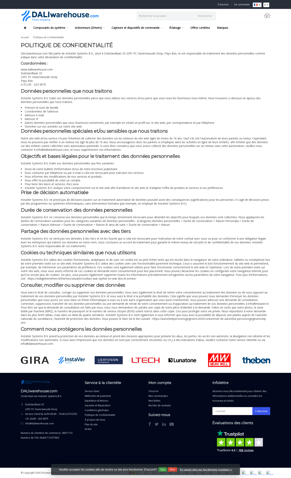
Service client (92, 391)
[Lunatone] (182, 360)
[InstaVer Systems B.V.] (72, 360)
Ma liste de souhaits (159, 405)
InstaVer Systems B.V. (50, 396)
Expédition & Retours (96, 400)
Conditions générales (97, 410)
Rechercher (205, 16)
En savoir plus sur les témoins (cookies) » (206, 469)
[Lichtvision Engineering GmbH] (109, 360)
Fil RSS (88, 429)
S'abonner (261, 411)
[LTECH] (146, 360)
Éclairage (175, 28)
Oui (163, 469)
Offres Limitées (200, 28)
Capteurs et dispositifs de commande (136, 28)
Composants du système (49, 28)
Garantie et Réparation (97, 405)
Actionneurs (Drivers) (88, 28)
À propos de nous (95, 419)
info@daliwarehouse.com (39, 423)
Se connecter (242, 4)
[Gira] (35, 360)
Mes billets (154, 400)
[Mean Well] (219, 360)
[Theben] (256, 360)
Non (172, 469)
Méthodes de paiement (98, 396)
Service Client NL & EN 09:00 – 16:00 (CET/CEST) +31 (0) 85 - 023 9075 (51, 416)
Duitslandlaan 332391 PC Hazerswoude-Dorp (41, 407)
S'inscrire (223, 4)
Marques (222, 28)
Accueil (25, 37)
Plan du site (91, 424)
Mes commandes (158, 396)
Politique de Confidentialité (48, 37)
